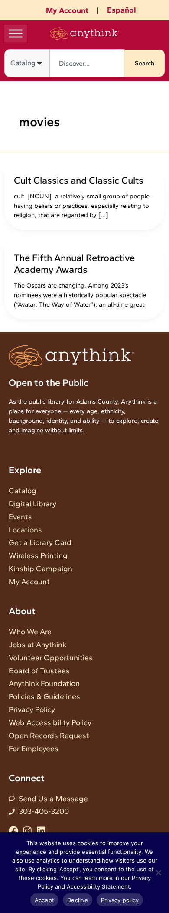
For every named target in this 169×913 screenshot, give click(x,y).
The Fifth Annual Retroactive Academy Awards (74, 263)
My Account (67, 10)
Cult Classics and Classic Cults (78, 180)
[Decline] (158, 872)
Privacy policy (120, 899)
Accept (45, 899)
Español (121, 10)
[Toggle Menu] (16, 33)
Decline (77, 899)
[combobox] (87, 63)
